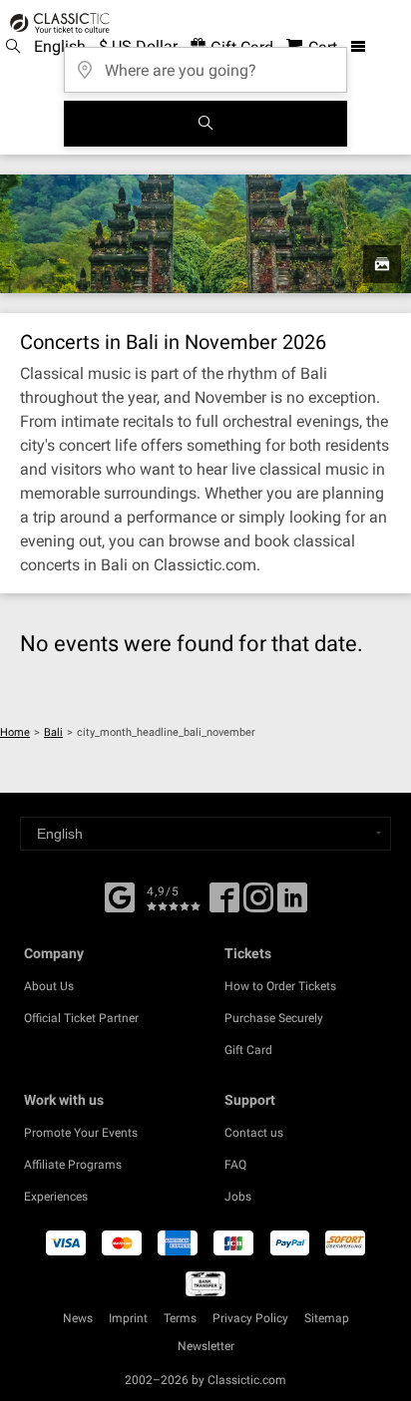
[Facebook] (120, 895)
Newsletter (206, 1346)
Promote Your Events (81, 1133)
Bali (53, 732)
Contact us (253, 1133)
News (78, 1318)
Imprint (128, 1318)
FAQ (235, 1165)
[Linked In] (292, 904)
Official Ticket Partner (81, 1018)
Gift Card (248, 1050)
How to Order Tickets (280, 986)
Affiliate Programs (73, 1165)
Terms (180, 1318)
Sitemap (326, 1318)
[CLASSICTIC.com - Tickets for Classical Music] (57, 23)
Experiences (56, 1197)
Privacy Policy (250, 1318)
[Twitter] (258, 904)
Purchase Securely (273, 1018)
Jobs (237, 1197)
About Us (49, 986)
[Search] (205, 124)
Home (15, 732)
